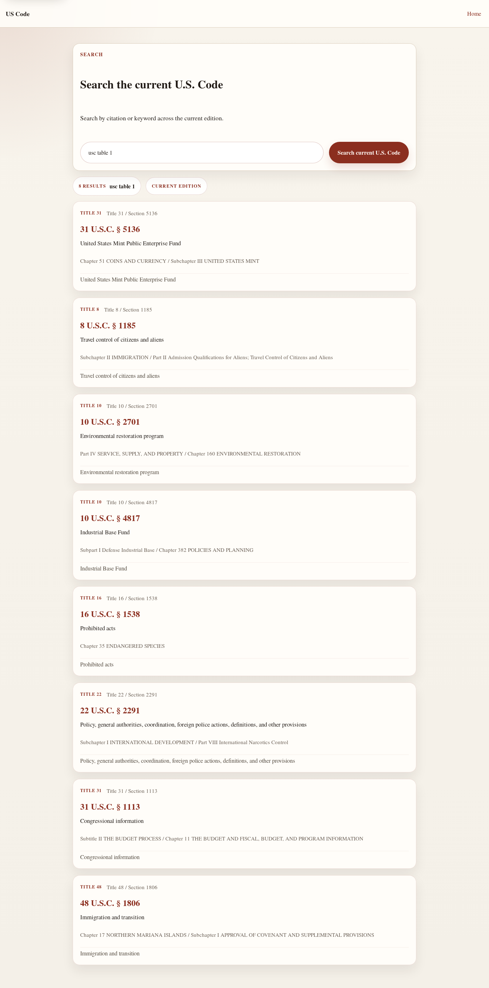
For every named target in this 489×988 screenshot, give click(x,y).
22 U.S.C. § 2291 (110, 710)
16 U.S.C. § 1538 (110, 613)
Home (474, 13)
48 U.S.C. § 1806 (110, 902)
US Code (18, 13)
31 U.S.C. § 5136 (110, 228)
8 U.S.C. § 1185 (108, 325)
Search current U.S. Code (369, 152)
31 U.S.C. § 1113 (110, 806)
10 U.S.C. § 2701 (110, 421)
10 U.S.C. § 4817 (110, 517)
